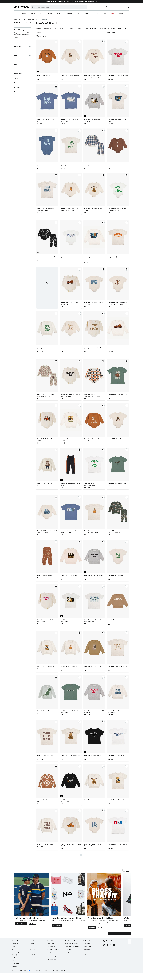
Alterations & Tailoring (53, 949)
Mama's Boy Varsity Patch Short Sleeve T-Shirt (118, 76)
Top (129, 943)
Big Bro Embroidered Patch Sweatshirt (116, 711)
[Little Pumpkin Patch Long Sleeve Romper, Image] (71, 825)
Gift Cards (128, 925)
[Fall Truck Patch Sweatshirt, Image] (118, 328)
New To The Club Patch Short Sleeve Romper (117, 209)
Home (96, 13)
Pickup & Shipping (19, 30)
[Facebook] (114, 945)
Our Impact (33, 949)
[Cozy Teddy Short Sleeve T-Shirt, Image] (71, 736)
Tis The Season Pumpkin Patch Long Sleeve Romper (46, 439)
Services (121, 13)
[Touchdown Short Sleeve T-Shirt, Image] (118, 375)
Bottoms (119, 28)
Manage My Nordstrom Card (72, 952)
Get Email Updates (34, 955)
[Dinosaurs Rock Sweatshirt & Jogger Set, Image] (118, 512)
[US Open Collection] (31, 894)
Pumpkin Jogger (44, 575)
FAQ (13, 960)
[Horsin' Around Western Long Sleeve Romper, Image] (71, 328)
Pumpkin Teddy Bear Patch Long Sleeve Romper (69, 209)
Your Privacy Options (23, 971)
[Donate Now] (104, 894)
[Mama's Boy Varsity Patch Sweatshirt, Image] (94, 692)
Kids (78, 13)
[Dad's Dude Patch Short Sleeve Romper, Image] (94, 283)
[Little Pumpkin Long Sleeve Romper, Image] (94, 420)
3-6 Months (77, 28)
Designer (87, 13)
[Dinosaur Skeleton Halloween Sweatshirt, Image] (71, 781)
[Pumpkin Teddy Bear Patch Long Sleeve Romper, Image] (71, 189)
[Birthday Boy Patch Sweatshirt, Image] (94, 237)
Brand (15, 60)
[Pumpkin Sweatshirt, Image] (118, 601)
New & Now (23, 13)
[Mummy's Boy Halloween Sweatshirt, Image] (94, 556)
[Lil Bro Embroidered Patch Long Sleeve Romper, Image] (47, 512)
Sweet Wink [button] (17, 25)
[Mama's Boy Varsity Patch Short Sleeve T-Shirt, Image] (118, 56)
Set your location (42, 36)
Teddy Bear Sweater (45, 483)
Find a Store (50, 943)
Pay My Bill (68, 949)
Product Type (17, 46)
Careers (32, 946)
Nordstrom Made (57, 925)
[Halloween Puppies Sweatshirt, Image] (94, 100)
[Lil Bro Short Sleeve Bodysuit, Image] (47, 145)
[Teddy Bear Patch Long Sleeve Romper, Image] (71, 56)
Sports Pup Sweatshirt (46, 666)
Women (33, 13)
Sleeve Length (18, 73)
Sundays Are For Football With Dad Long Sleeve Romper (94, 76)
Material (16, 69)
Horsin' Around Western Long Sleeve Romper (70, 348)
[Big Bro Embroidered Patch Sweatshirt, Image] (118, 692)
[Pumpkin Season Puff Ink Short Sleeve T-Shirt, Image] (118, 237)
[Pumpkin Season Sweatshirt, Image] (71, 420)
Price (15, 64)
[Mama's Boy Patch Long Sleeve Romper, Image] (47, 601)
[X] (111, 945)
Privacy (13, 971)
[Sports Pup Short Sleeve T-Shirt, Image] (118, 781)
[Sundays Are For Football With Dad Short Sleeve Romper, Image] (118, 283)
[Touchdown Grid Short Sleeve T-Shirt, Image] (47, 736)
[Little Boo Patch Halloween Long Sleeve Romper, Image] (47, 56)
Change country (16, 966)
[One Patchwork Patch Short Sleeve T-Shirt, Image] (71, 512)
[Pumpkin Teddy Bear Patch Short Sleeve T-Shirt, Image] (94, 512)
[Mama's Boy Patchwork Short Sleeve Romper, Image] (71, 237)
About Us (32, 940)
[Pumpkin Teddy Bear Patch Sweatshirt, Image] (71, 647)
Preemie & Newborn (59, 28)
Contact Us (15, 943)
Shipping (14, 949)
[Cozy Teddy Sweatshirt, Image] (94, 781)
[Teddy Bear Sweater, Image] (47, 464)
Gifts (104, 13)
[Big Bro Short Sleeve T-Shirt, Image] (47, 100)
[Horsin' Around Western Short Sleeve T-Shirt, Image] (118, 647)
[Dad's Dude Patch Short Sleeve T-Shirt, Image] (71, 100)
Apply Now (94, 1)
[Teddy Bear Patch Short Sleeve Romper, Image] (118, 420)
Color (15, 55)
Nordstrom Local (51, 959)
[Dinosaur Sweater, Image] (47, 692)
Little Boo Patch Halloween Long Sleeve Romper (45, 76)
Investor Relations (87, 946)
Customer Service (16, 940)
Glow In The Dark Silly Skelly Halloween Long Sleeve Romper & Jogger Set (47, 257)
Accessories (69, 13)
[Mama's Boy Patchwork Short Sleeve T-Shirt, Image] (118, 736)
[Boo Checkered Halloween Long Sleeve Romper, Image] (94, 375)
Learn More (100, 927)
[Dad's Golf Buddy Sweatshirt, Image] (47, 328)
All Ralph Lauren (32, 924)
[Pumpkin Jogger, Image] (47, 556)
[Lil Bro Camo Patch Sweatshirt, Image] (71, 556)
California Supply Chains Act (51, 971)
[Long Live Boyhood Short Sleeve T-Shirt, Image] (71, 692)
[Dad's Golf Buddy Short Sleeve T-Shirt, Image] (71, 145)
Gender (16, 42)
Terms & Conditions (37, 971)
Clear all (28, 22)
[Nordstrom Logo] (21, 7)
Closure (16, 92)
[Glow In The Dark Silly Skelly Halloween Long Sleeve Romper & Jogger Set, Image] (47, 237)
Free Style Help (51, 946)
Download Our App (111, 940)
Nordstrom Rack (87, 943)
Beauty (50, 13)
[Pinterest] (107, 945)
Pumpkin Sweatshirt (116, 620)
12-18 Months (102, 28)
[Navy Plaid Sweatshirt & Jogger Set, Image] (94, 145)
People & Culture (34, 952)
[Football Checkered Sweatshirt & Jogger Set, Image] (47, 375)
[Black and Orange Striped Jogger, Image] (71, 464)
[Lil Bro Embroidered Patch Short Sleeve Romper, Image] (94, 825)
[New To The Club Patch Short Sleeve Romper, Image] (118, 189)
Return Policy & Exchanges (19, 952)
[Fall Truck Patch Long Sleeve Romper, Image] (71, 283)
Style (15, 82)
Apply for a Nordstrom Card (72, 946)
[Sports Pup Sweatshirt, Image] (47, 647)
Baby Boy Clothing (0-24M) (33, 19)
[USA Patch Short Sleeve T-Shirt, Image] (118, 825)
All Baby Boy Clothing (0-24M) (44, 28)
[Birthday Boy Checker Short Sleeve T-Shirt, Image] (94, 601)
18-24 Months (111, 28)
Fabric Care (17, 87)
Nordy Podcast (33, 958)
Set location (17, 37)
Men (41, 13)
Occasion (16, 78)
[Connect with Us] (117, 945)
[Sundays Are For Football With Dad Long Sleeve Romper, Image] (94, 56)
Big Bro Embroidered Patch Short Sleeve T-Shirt (45, 209)
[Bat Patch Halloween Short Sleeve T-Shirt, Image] (94, 736)
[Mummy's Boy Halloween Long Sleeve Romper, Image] (71, 375)
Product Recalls (16, 963)
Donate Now (92, 927)
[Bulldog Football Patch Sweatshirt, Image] (94, 647)
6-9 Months (85, 28)
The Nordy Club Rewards (71, 943)
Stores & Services (52, 940)
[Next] (128, 29)
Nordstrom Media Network (90, 952)
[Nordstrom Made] (68, 894)
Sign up (119, 934)
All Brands (32, 943)
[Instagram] (104, 945)
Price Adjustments (16, 955)
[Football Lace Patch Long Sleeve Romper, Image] (118, 145)
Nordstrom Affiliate (88, 955)
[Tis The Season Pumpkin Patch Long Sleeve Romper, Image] (47, 420)
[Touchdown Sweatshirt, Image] (47, 825)
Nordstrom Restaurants (53, 956)
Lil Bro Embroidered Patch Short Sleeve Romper (94, 845)
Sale (112, 13)
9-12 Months (93, 28)
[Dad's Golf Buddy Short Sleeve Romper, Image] (118, 556)
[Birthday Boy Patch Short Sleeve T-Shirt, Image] (118, 100)
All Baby (23, 19)
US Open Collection (21, 924)
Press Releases (86, 949)
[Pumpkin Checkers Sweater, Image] (47, 781)
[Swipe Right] (127, 870)
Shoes (58, 13)
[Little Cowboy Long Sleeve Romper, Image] (94, 328)
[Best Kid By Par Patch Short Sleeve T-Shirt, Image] (94, 464)
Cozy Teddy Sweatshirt (93, 799)
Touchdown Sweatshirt (46, 844)
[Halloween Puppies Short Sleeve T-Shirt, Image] (71, 601)
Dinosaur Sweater (45, 710)
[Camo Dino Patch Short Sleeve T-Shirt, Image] (118, 464)
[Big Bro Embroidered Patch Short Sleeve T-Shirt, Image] (47, 189)
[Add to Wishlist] (56, 41)
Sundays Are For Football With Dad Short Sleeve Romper (117, 303)
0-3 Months (69, 28)
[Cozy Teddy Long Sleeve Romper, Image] (94, 189)
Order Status (15, 946)
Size (15, 51)
